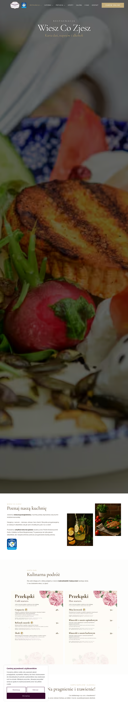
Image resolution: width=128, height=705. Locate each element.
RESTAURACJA (35, 5)
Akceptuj (26, 696)
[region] (26, 683)
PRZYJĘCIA (59, 5)
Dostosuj (16, 690)
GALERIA (79, 5)
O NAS (87, 5)
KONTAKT (95, 5)
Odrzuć (35, 690)
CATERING (47, 5)
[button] (40, 5)
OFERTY (70, 5)
